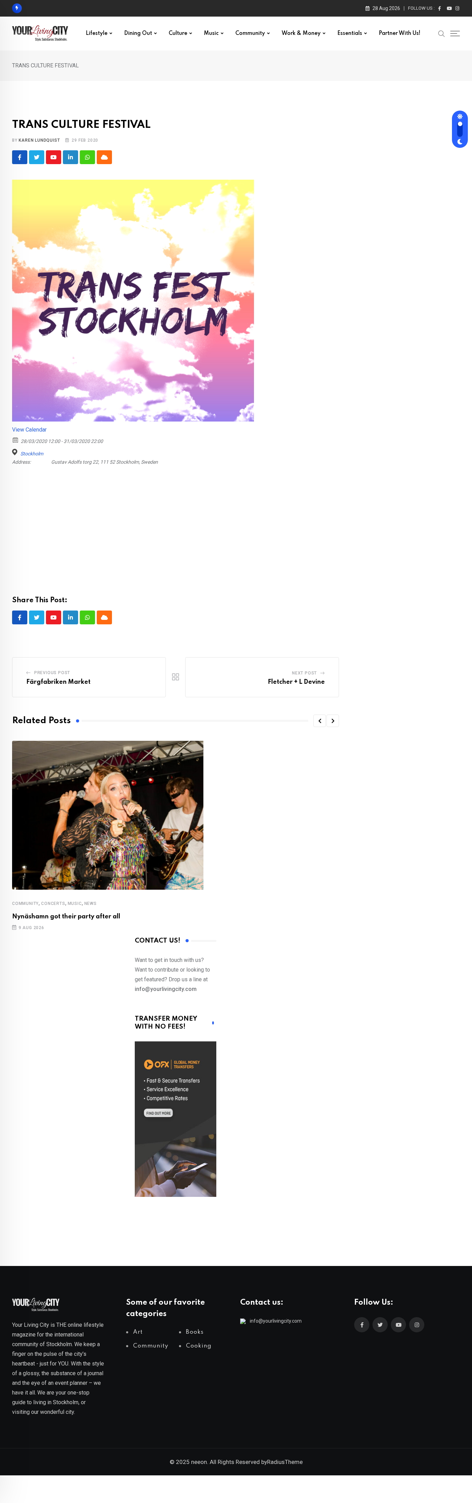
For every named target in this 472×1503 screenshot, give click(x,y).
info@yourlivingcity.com (276, 1321)
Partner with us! (400, 33)
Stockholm (31, 453)
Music (211, 33)
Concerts (53, 903)
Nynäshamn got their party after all (66, 917)
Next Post (304, 673)
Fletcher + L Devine (296, 682)
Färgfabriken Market (58, 682)
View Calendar (29, 429)
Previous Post (52, 672)
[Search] (441, 33)
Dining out (138, 33)
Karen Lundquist (39, 140)
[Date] (15, 439)
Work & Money (301, 33)
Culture (178, 33)
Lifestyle (96, 33)
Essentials (349, 33)
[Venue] (15, 452)
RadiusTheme (285, 1461)
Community (250, 33)
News (90, 903)
